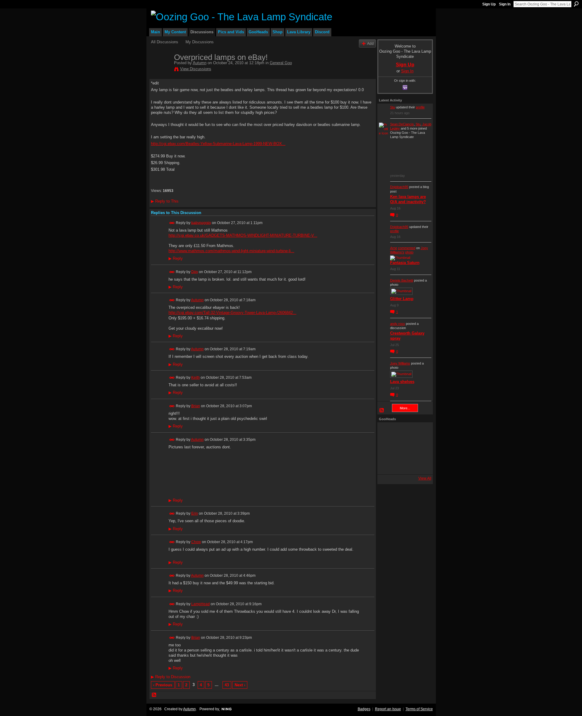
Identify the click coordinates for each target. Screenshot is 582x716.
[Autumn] (160, 70)
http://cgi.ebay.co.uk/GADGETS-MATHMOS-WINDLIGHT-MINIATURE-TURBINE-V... (243, 235)
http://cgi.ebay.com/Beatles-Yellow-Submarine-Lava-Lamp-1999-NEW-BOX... (218, 143)
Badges (364, 709)
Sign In (504, 4)
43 (227, 685)
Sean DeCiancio (402, 124)
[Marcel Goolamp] (420, 464)
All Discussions (164, 42)
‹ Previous (162, 685)
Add (370, 43)
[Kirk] (403, 448)
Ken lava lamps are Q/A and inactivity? (408, 199)
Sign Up (489, 4)
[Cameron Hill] (403, 432)
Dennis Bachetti (401, 280)
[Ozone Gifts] (420, 432)
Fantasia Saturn (405, 262)
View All (424, 478)
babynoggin (201, 222)
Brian (195, 406)
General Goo (281, 63)
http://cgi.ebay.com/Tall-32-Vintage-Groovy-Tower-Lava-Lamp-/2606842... (232, 312)
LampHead (200, 604)
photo (409, 252)
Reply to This (165, 201)
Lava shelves (402, 381)
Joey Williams (400, 363)
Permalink (172, 223)
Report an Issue (388, 709)
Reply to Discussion (170, 677)
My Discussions (200, 42)
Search (576, 4)
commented (406, 248)
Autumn (199, 63)
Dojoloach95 (399, 187)
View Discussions (195, 69)
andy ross (397, 323)
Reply (176, 258)
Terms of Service (419, 709)
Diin (194, 271)
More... (405, 408)
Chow (196, 542)
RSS (154, 695)
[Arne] (403, 464)
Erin (194, 513)
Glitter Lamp (401, 298)
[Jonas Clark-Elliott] (387, 448)
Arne (393, 248)
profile (420, 107)
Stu (392, 107)
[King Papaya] (387, 432)
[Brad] (420, 448)
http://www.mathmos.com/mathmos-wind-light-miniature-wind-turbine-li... (231, 251)
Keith (195, 377)
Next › (240, 685)
